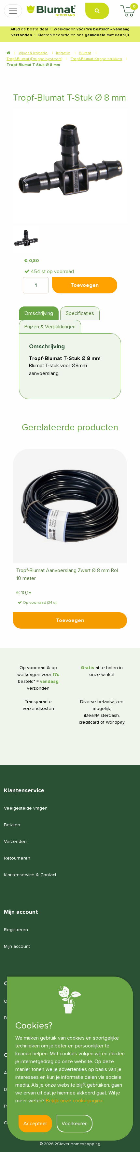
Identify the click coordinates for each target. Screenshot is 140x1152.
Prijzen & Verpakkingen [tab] (50, 326)
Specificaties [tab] (80, 313)
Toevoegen (70, 620)
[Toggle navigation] (13, 10)
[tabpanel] (70, 366)
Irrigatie (63, 53)
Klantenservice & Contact (30, 875)
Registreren (16, 930)
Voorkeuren (75, 1123)
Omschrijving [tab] (38, 313)
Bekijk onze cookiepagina (74, 1100)
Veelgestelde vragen (26, 808)
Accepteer (35, 1123)
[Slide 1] (26, 239)
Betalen (12, 825)
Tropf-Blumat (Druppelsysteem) (34, 59)
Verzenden (15, 841)
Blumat (85, 53)
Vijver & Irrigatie (33, 53)
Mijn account (17, 946)
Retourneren (17, 858)
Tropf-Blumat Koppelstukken (96, 59)
